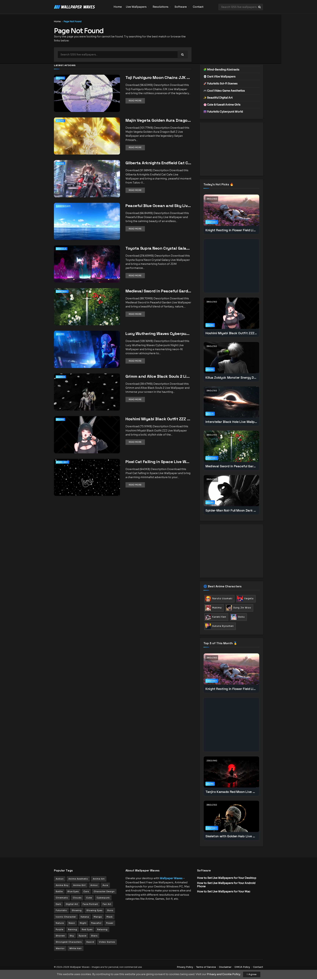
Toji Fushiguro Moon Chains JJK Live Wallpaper (158, 77)
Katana (85, 916)
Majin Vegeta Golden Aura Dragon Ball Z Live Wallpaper (158, 120)
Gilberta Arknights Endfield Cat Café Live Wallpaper (158, 162)
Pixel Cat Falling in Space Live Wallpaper (158, 461)
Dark (58, 904)
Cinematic (62, 897)
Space (82, 935)
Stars (94, 935)
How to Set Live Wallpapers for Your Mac (223, 891)
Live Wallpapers (136, 6)
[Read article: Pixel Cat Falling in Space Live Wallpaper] (87, 482)
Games (61, 377)
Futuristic (61, 910)
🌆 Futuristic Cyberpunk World (223, 111)
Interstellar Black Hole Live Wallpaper (231, 422)
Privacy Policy (185, 967)
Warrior (60, 948)
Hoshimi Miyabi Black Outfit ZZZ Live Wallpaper (158, 418)
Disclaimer (225, 967)
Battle (59, 891)
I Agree (252, 974)
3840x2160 (212, 199)
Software (180, 6)
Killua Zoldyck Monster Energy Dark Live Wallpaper (231, 377)
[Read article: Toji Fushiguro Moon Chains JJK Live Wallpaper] (87, 98)
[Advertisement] (231, 149)
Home (118, 6)
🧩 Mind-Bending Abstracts (221, 69)
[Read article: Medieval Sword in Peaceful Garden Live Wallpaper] (87, 311)
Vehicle (61, 248)
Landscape (64, 206)
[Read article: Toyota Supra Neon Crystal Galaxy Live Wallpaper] (87, 269)
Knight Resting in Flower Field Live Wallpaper (231, 230)
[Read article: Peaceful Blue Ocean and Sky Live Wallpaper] (87, 226)
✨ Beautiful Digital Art (218, 97)
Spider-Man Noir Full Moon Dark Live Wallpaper (231, 510)
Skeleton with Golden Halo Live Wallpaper (231, 836)
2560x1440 (212, 760)
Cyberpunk (103, 897)
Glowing (77, 910)
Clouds (77, 897)
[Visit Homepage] (81, 7)
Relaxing (102, 929)
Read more (137, 100)
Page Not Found (72, 21)
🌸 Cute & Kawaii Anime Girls (222, 104)
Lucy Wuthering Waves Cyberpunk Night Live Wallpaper (158, 333)
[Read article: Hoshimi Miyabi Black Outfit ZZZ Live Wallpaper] (87, 439)
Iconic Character (66, 916)
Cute (89, 897)
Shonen (60, 935)
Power (109, 923)
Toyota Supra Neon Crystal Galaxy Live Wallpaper (158, 248)
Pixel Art (62, 462)
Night (83, 923)
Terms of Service (206, 967)
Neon (72, 923)
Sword (90, 942)
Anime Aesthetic (78, 879)
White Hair (75, 948)
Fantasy (62, 291)
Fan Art (107, 904)
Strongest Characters (69, 942)
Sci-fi (210, 413)
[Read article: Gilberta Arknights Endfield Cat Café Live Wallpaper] (87, 183)
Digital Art (72, 904)
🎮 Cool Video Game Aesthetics (224, 90)
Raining (72, 929)
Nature (60, 923)
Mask (110, 916)
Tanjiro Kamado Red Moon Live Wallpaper (231, 792)
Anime (60, 78)
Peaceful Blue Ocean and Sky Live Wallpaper (158, 205)
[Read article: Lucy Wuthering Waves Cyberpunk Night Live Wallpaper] (87, 354)
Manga (98, 916)
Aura (105, 885)
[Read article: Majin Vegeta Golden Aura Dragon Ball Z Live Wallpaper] (87, 141)
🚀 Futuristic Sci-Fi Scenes (220, 83)
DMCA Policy (242, 967)
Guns (110, 910)
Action (60, 879)
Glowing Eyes (94, 910)
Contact (198, 6)
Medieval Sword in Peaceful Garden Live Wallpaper (158, 290)
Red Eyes (87, 929)
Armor (94, 885)
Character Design (104, 891)
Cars (86, 891)
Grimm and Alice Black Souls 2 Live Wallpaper (158, 376)
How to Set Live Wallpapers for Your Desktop (226, 878)
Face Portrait (90, 904)
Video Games (107, 942)
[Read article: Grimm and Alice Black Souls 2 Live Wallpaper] (87, 397)
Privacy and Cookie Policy (223, 974)
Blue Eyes (73, 891)
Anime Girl (79, 885)
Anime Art (99, 879)
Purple (59, 929)
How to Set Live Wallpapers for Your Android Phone (226, 884)
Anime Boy (62, 885)
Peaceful (96, 923)
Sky (72, 935)
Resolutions (160, 6)
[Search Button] (259, 7)
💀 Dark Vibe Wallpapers (219, 76)
